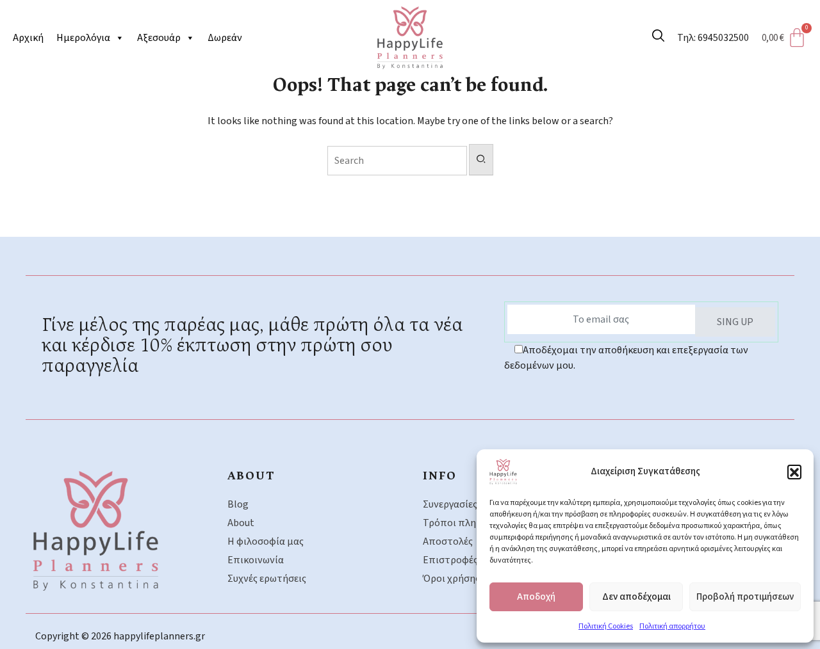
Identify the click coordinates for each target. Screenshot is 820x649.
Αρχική (28, 38)
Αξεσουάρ (159, 38)
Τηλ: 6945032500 (713, 38)
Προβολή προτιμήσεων (745, 597)
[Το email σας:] (601, 319)
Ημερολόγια (83, 38)
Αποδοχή (536, 597)
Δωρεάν (225, 38)
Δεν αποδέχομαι (636, 597)
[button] (794, 471)
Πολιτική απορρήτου (672, 626)
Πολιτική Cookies (605, 626)
